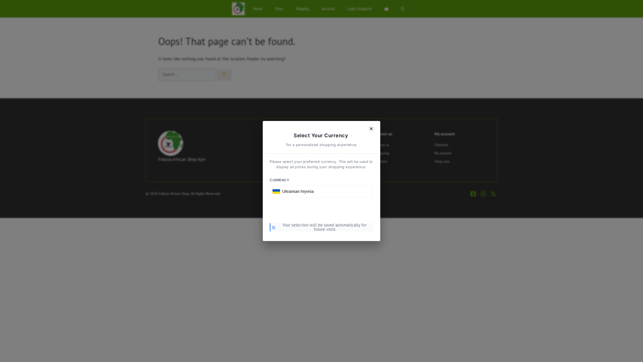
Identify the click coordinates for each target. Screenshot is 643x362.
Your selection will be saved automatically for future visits (325, 227)
